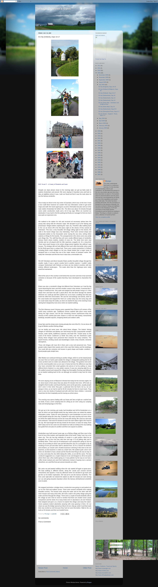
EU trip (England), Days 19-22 (107, 86)
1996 (99, 152)
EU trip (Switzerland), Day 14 (107, 100)
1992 (99, 162)
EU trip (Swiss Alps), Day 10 (107, 106)
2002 (99, 138)
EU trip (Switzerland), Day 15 (107, 95)
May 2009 (102, 118)
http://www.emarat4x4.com (103, 573)
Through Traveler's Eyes (53, 8)
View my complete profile (102, 217)
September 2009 (104, 80)
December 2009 (104, 75)
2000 (99, 143)
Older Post (87, 568)
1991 (99, 165)
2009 (99, 73)
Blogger (89, 582)
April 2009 (102, 120)
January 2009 (103, 128)
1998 (99, 148)
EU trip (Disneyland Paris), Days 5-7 (109, 111)
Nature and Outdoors (100, 35)
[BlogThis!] (63, 514)
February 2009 (103, 125)
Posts (113, 543)
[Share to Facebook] (66, 514)
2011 (99, 68)
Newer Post (42, 568)
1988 (99, 172)
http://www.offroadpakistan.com (104, 575)
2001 (99, 140)
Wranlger (108, 181)
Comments (114, 546)
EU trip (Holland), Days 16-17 (107, 93)
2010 (99, 70)
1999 (99, 145)
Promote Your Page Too (100, 59)
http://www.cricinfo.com (102, 570)
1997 (99, 150)
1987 (99, 174)
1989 (99, 169)
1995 (99, 155)
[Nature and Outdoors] (100, 57)
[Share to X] (65, 514)
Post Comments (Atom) (53, 571)
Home (65, 568)
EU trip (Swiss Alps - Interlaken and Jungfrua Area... (109, 103)
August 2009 (103, 82)
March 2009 (102, 123)
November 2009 (104, 77)
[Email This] (61, 514)
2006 (99, 133)
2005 (99, 136)
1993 (99, 160)
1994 (99, 157)
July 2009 (102, 84)
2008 (99, 131)
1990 (99, 167)
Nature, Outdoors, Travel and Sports (105, 566)
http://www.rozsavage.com (103, 568)
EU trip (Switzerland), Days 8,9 (107, 109)
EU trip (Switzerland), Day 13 (107, 98)
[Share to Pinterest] (68, 514)
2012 (99, 65)
